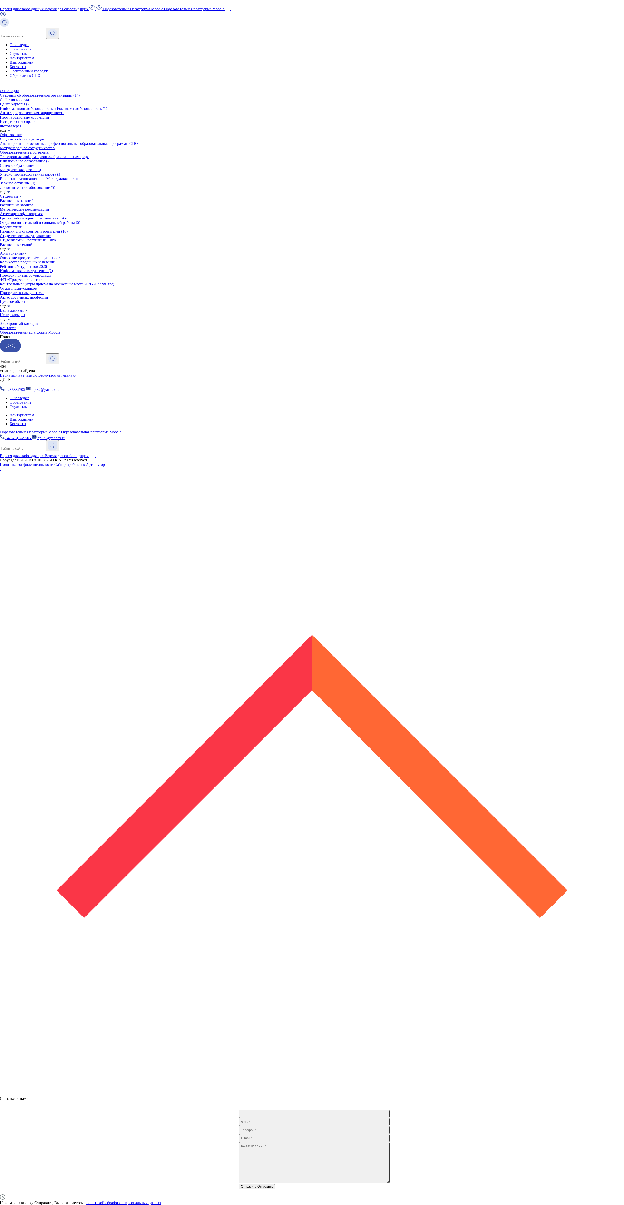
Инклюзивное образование (25, 161)
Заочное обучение (17, 183)
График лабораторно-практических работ (34, 218)
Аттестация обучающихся (21, 214)
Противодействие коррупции (24, 117)
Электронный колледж (29, 71)
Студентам (19, 53)
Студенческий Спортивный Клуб (28, 240)
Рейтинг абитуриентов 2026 (23, 266)
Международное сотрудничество (27, 148)
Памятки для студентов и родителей (34, 231)
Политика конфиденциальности (26, 464)
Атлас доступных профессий (24, 297)
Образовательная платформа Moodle (30, 332)
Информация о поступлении (26, 271)
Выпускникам (21, 62)
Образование (20, 49)
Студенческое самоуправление (25, 236)
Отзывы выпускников (18, 288)
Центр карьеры (15, 104)
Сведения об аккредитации (22, 139)
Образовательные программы (24, 152)
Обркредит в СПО (25, 75)
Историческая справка (18, 122)
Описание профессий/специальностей (32, 258)
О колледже (19, 45)
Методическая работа (20, 170)
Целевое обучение (15, 301)
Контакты (18, 67)
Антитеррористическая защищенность (32, 113)
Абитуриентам (22, 58)
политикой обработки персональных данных (123, 1203)
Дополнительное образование (27, 187)
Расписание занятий (17, 201)
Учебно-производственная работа (30, 174)
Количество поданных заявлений (27, 262)
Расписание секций (16, 244)
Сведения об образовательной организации (40, 95)
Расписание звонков (17, 205)
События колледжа (15, 100)
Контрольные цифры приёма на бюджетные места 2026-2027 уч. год (57, 284)
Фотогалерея (10, 126)
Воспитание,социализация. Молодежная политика (42, 179)
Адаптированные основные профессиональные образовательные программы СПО (69, 143)
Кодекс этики (11, 227)
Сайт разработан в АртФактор (79, 464)
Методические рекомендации (24, 209)
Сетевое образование (17, 165)
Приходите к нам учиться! (22, 293)
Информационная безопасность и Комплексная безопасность (53, 108)
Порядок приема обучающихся (25, 275)
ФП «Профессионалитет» (21, 280)
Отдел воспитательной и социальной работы (40, 222)
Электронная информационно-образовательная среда (44, 157)
